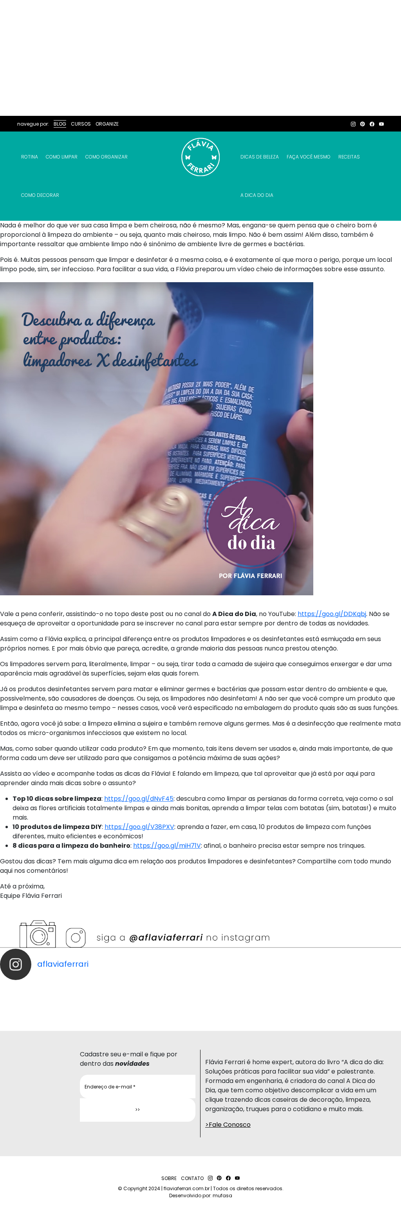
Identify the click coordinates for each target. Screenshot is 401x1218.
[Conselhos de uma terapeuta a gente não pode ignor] (276, 998)
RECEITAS (349, 156)
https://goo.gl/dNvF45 (138, 798)
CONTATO (192, 1178)
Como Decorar (40, 195)
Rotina (29, 156)
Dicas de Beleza (259, 156)
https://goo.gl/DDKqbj (332, 613)
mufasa (222, 1195)
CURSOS (81, 124)
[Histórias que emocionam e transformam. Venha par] (225, 998)
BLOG (60, 124)
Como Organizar (106, 156)
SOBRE (169, 1178)
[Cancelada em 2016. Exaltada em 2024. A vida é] (326, 998)
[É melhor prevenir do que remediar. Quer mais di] (25, 998)
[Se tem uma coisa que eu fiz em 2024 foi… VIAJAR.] (75, 998)
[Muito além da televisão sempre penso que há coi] (376, 998)
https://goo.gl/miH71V (167, 845)
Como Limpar (62, 156)
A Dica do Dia (256, 195)
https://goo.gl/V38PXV (139, 826)
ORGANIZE (107, 124)
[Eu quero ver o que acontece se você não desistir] (175, 998)
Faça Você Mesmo (309, 156)
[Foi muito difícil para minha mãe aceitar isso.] (125, 998)
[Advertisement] (200, 58)
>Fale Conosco (228, 1124)
